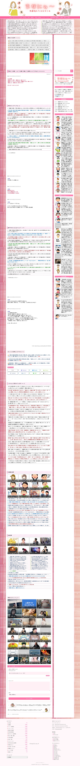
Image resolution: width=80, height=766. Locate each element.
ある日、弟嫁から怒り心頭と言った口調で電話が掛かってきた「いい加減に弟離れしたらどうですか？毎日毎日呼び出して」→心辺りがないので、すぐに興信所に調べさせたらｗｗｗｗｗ (28, 442)
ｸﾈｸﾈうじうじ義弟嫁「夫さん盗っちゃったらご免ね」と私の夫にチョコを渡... (22, 31)
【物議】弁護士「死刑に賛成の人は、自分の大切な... (18, 556)
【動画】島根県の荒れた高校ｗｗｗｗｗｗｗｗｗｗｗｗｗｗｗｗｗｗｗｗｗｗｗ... (57, 33)
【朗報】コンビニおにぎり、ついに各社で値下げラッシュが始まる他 (21, 584)
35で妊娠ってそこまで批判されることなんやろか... (39, 569)
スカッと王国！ (56, 739)
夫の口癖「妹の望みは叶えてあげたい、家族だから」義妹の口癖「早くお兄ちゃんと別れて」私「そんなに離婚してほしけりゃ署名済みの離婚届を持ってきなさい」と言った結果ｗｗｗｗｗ (29, 391)
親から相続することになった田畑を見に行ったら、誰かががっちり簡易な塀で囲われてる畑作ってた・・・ (29, 120)
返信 (48, 675)
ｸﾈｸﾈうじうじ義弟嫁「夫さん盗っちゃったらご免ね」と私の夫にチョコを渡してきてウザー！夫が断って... (28, 515)
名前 (9, 692)
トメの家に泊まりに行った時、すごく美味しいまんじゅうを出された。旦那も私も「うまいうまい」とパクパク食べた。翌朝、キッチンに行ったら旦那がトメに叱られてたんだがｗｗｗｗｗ (29, 395)
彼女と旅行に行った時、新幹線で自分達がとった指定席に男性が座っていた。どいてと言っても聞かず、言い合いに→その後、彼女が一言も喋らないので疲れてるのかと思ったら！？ (29, 446)
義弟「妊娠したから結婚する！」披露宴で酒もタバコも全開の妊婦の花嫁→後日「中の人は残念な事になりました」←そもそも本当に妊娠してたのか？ (29, 450)
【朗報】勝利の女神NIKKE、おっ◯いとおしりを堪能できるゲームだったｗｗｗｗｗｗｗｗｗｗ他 (26, 576)
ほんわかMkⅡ (56, 738)
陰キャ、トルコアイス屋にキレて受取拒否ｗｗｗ (39, 561)
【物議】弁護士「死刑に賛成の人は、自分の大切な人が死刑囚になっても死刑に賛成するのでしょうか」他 (29, 108)
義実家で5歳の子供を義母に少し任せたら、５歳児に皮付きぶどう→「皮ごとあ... (23, 26)
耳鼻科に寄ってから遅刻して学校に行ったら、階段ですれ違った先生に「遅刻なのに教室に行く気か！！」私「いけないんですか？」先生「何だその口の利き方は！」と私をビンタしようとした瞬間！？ (28, 419)
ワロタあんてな (56, 758)
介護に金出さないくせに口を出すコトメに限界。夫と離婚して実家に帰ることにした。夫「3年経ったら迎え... (29, 522)
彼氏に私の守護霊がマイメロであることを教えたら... (39, 565)
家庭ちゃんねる (56, 759)
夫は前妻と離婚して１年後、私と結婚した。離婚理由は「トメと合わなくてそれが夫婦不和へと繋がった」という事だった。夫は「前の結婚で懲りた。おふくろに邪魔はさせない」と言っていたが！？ (29, 454)
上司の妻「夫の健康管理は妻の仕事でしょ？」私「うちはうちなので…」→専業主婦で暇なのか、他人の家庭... (29, 512)
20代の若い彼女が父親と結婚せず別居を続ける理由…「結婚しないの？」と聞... (56, 29)
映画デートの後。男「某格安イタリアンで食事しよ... (18, 569)
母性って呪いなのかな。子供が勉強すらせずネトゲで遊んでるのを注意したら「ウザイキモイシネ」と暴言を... (29, 518)
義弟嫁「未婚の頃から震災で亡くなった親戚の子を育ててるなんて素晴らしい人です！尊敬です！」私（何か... (29, 525)
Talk (54, 733)
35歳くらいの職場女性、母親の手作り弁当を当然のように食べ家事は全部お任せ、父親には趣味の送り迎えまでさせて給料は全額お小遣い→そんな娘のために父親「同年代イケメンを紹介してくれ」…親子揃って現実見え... (29, 127)
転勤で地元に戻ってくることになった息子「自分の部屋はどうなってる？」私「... (57, 26)
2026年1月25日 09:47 (12, 670)
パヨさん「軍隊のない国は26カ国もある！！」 (17, 586)
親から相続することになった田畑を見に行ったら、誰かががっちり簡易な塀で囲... (57, 23)
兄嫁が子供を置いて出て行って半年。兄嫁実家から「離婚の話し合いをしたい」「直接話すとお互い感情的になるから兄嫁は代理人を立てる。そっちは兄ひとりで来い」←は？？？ (29, 431)
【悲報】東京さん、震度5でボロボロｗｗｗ (16, 587)
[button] (71, 71)
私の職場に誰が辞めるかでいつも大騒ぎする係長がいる (19, 274)
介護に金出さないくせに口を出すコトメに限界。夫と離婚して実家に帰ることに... (23, 33)
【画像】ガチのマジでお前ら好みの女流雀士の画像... (18, 559)
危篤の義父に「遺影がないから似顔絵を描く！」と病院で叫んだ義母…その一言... (57, 31)
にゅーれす (55, 753)
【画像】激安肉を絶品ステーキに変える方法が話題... (39, 559)
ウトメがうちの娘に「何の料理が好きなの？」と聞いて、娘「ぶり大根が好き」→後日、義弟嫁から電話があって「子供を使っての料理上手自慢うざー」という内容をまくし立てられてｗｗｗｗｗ (29, 458)
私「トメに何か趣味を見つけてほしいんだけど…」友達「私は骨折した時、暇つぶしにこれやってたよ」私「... (29, 517)
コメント (11, 680)
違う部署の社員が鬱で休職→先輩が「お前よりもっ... (18, 566)
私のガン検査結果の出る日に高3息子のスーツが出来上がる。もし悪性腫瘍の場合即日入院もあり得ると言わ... (29, 513)
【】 (67, 92)
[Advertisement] (19, 60)
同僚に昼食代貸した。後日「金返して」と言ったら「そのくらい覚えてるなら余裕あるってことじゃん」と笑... (29, 498)
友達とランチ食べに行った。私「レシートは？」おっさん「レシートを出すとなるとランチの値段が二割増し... (29, 520)
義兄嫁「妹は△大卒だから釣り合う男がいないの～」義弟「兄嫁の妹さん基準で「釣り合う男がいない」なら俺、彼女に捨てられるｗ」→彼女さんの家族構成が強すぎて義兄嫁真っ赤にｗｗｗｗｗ (29, 438)
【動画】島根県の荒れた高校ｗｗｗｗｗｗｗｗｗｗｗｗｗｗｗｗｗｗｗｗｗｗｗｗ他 (25, 149)
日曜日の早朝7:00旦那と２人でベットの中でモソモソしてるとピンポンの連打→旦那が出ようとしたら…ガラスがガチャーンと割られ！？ (29, 414)
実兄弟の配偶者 (11, 367)
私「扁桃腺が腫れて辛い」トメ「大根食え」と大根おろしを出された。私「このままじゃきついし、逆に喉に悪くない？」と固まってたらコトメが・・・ (29, 402)
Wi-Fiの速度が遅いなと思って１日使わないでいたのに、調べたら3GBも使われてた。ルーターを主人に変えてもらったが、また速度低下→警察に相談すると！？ (28, 387)
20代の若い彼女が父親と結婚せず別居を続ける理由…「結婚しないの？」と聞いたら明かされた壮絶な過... (29, 47)
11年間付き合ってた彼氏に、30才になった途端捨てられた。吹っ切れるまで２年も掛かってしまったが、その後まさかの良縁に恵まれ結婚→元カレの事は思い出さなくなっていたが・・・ (29, 410)
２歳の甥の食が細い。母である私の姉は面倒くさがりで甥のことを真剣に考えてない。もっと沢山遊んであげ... (29, 500)
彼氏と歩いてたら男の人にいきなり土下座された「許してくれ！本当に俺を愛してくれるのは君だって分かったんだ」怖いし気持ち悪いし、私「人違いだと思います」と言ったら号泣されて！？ (29, 398)
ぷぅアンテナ (56, 754)
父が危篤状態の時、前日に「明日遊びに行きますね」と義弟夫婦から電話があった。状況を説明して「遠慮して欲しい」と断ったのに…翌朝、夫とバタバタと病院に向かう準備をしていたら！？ (29, 406)
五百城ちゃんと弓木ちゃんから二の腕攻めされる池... (18, 557)
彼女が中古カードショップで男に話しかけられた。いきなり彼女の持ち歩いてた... (57, 25)
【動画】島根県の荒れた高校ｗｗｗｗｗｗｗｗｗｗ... (18, 565)
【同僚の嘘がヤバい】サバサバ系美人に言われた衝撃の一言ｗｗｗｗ (20, 29)
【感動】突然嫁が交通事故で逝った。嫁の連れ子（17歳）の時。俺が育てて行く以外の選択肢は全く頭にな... (28, 501)
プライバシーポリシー (40, 762)
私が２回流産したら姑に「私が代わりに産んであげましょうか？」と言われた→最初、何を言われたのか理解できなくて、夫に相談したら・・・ (29, 435)
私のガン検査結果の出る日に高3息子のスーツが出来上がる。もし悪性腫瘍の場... (23, 32)
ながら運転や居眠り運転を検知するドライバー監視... (39, 556)
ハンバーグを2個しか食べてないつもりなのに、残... (39, 566)
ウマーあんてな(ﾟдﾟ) (57, 756)
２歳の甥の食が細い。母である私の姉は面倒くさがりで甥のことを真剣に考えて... (23, 22)
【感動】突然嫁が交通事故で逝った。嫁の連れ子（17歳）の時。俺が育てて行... (22, 23)
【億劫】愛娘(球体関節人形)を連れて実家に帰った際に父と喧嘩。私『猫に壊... (22, 25)
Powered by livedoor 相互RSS (12, 51)
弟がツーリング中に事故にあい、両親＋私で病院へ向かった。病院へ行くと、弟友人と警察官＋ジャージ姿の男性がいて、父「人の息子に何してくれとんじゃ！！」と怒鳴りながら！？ (29, 427)
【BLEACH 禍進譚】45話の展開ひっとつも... (38, 560)
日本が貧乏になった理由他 (13, 572)
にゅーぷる (55, 751)
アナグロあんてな (56, 755)
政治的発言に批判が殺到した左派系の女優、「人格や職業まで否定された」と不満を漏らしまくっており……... (28, 574)
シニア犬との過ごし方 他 (14, 561)
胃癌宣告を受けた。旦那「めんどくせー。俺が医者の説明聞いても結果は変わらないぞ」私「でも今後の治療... (28, 581)
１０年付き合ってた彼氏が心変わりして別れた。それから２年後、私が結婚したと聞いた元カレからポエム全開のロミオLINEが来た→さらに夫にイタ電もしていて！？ (29, 461)
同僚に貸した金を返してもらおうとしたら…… (17, 579)
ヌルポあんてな (56, 757)
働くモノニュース (56, 740)
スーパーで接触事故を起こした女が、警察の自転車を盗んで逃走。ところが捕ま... (57, 22)
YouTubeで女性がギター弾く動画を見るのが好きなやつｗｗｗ (19, 582)
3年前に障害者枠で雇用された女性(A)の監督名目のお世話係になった (21, 523)
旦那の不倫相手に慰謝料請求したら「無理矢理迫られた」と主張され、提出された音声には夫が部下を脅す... (29, 45)
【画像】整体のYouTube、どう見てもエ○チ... (17, 564)
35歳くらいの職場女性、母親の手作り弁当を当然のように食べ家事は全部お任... (22, 28)
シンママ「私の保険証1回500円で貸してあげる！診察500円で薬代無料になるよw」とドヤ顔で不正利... (27, 577)
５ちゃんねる (56, 734)
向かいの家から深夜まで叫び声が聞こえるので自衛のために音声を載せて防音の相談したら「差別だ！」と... (29, 40)
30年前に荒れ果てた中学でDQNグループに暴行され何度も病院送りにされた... (56, 28)
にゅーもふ (55, 752)
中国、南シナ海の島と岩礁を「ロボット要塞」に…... (39, 557)
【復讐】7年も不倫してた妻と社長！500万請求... (17, 560)
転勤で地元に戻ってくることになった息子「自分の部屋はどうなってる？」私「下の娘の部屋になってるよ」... (29, 510)
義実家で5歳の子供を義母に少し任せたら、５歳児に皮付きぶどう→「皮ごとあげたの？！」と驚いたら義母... (29, 505)
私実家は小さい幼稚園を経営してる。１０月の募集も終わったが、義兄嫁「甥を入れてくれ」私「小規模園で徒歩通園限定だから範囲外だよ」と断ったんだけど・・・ (29, 423)
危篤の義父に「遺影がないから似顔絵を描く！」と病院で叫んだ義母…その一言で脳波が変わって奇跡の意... (29, 49)
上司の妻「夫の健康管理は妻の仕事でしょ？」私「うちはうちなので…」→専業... (57, 32)
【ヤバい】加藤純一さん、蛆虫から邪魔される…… (39, 564)
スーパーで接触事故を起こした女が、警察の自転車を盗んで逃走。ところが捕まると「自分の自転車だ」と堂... (29, 503)
